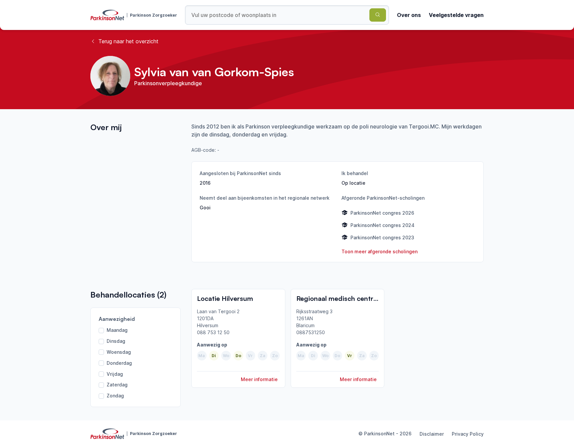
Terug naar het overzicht (128, 41)
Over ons (409, 15)
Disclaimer (432, 434)
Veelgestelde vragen (456, 15)
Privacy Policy (468, 434)
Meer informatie (259, 379)
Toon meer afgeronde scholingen (379, 251)
